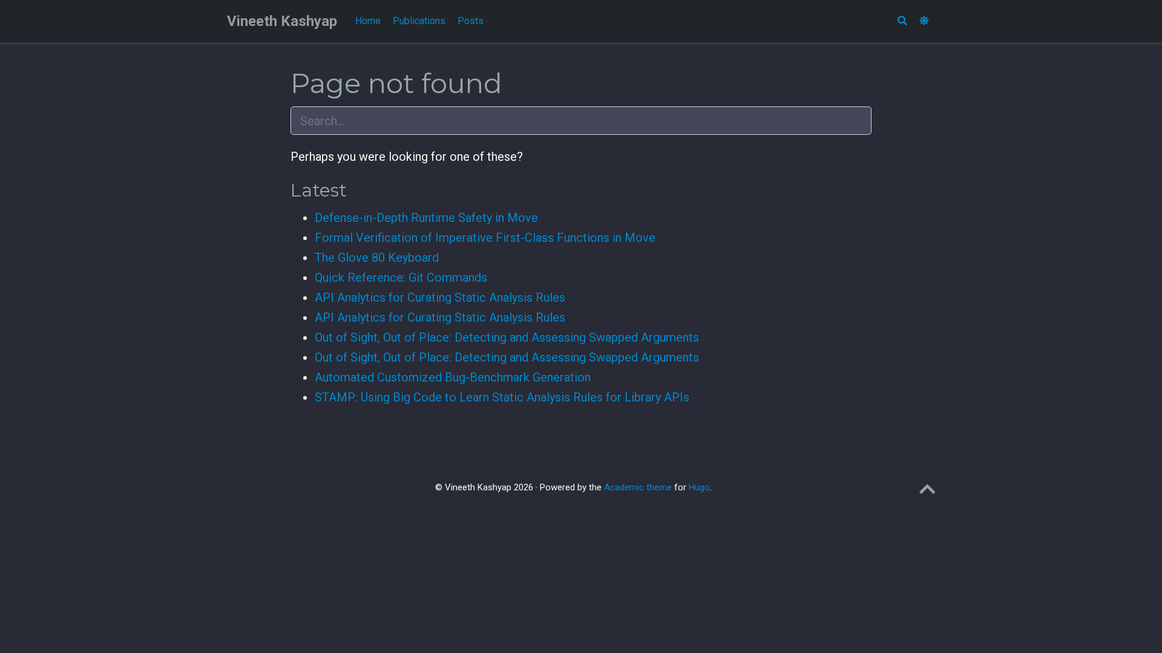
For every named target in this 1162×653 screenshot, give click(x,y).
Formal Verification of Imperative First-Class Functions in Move (485, 237)
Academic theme (638, 487)
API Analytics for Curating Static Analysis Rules (440, 297)
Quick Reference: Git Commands (401, 277)
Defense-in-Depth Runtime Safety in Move (426, 217)
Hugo (699, 487)
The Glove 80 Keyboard (377, 257)
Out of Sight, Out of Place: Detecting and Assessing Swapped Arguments (507, 337)
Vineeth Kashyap (282, 21)
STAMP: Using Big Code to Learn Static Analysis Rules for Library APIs (502, 397)
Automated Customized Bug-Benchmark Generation (453, 377)
